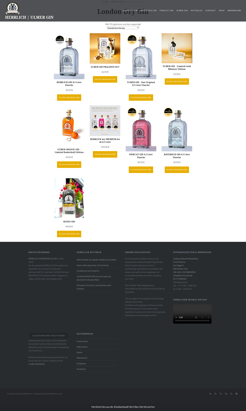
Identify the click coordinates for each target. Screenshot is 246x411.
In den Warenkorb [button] (69, 97)
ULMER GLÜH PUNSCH (88, 271)
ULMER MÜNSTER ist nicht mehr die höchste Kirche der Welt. (94, 278)
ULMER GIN (182, 10)
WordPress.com (55, 394)
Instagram (81, 363)
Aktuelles (196, 10)
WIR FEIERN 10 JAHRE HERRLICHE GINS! (96, 259)
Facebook (81, 369)
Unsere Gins (82, 341)
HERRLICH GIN (130, 10)
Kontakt (211, 10)
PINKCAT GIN (166, 10)
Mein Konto (82, 347)
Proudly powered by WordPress (20, 394)
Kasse (79, 352)
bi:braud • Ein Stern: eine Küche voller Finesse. (94, 287)
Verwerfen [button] (149, 406)
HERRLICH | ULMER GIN (29, 17)
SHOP (222, 10)
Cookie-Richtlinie (36, 364)
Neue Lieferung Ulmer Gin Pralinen (93, 265)
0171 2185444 (179, 278)
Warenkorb (234, 10)
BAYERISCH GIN (149, 10)
